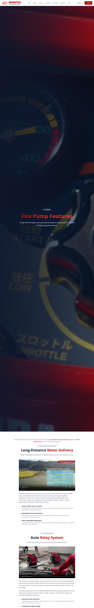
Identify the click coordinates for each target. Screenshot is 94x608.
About (69, 3)
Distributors (55, 3)
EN (79, 2)
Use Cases (47, 3)
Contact (88, 3)
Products (35, 3)
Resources (63, 3)
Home (29, 3)
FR (82, 2)
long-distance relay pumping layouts (60, 439)
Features (41, 3)
